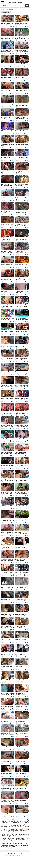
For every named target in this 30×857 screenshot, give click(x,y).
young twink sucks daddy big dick (19, 838)
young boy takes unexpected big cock (15, 823)
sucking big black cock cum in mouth (11, 826)
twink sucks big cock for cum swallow (15, 827)
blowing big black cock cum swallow (17, 825)
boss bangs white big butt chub (20, 840)
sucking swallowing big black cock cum (12, 835)
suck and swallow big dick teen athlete (15, 829)
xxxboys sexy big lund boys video (22, 830)
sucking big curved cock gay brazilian (15, 820)
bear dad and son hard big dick (9, 831)
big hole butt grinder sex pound (22, 834)
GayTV (15, 2)
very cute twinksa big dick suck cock (15, 836)
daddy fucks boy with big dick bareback (12, 820)
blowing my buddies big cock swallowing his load (14, 839)
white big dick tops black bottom (15, 833)
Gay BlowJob (13, 855)
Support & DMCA (12, 853)
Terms (20, 853)
